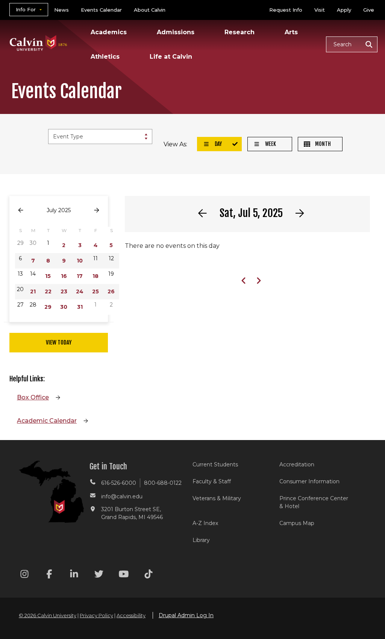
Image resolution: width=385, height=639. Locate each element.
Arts (291, 32)
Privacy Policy (96, 615)
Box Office (33, 397)
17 (80, 276)
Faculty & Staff (211, 481)
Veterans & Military (216, 498)
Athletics (105, 56)
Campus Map (296, 523)
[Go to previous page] (20, 210)
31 (80, 307)
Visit (319, 10)
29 (48, 307)
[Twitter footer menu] (99, 575)
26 (111, 291)
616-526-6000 (118, 483)
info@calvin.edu (121, 496)
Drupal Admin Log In (186, 615)
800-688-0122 (163, 483)
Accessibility (131, 615)
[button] (351, 44)
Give (368, 10)
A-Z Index (205, 523)
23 (64, 291)
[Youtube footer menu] (123, 575)
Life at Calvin (171, 56)
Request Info (285, 10)
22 (48, 291)
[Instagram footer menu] (24, 575)
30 (63, 307)
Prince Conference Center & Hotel (313, 502)
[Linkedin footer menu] (74, 575)
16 (64, 276)
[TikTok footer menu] (148, 575)
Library (201, 540)
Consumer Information (309, 481)
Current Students (215, 464)
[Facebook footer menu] (49, 575)
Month (322, 144)
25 (95, 291)
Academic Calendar (47, 420)
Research (239, 32)
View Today (58, 342)
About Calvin (149, 10)
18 (95, 276)
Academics (109, 32)
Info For (26, 9)
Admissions (175, 32)
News (61, 10)
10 (80, 260)
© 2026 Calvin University (47, 615)
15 (48, 276)
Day (218, 144)
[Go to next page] (96, 210)
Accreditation (296, 464)
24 (79, 291)
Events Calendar (101, 10)
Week (270, 144)
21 (33, 291)
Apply (344, 10)
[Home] (39, 33)
